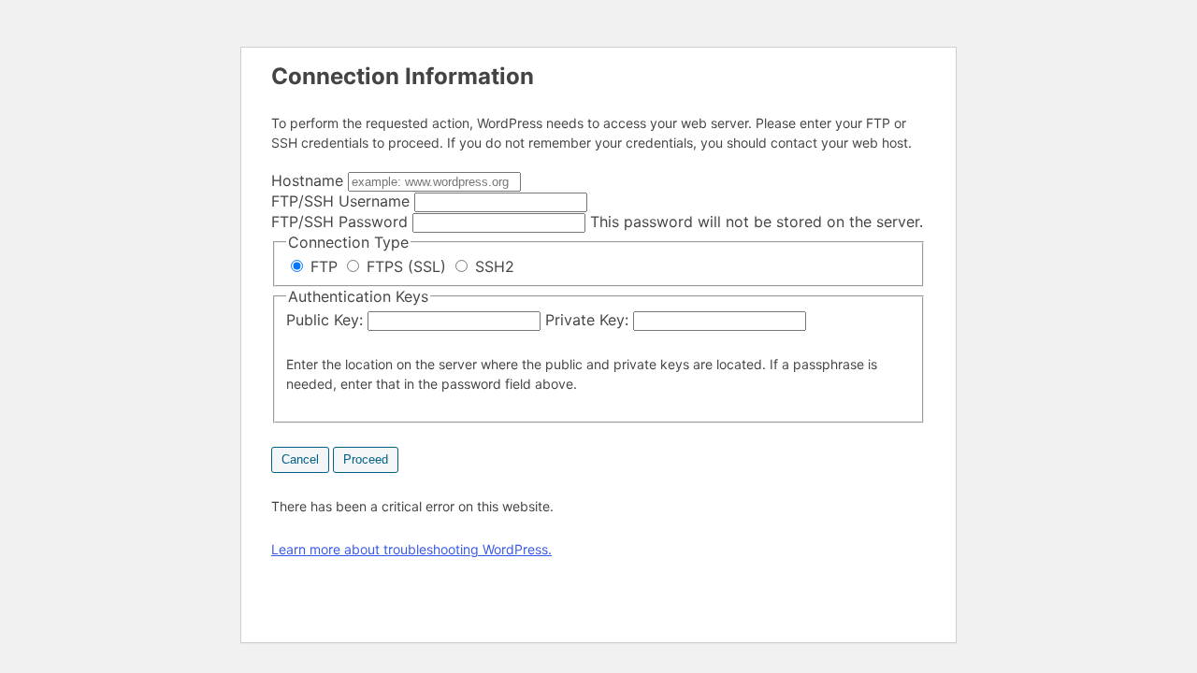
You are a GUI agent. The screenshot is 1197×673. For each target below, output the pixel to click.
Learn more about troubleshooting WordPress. (411, 549)
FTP (324, 266)
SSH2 (492, 266)
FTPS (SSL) (406, 266)
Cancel (300, 459)
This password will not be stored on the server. (597, 221)
